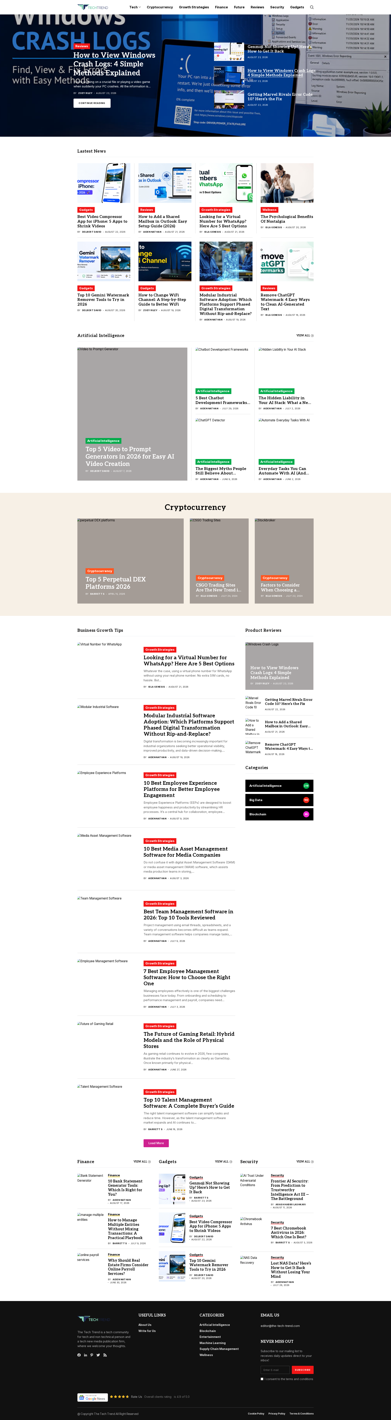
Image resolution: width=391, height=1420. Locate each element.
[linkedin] (85, 1355)
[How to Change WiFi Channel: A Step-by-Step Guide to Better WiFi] (164, 261)
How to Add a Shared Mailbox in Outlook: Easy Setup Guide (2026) (162, 222)
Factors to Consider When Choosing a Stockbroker (280, 590)
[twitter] (98, 1355)
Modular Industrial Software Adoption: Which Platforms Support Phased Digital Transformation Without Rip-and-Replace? (226, 304)
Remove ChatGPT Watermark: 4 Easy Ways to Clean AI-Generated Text (285, 302)
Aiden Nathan (152, 232)
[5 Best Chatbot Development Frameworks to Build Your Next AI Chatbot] (223, 366)
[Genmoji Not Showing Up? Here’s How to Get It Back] (172, 1189)
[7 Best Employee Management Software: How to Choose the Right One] (109, 984)
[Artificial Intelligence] (279, 785)
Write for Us (147, 1331)
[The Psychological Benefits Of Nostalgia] (287, 183)
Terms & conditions (301, 1413)
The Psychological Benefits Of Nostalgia (287, 219)
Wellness (269, 210)
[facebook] (79, 1355)
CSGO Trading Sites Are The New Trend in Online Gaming (218, 590)
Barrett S (97, 594)
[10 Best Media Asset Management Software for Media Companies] (109, 859)
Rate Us (136, 1397)
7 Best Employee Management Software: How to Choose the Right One (187, 977)
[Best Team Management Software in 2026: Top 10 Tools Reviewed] (109, 921)
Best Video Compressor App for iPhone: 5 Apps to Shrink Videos (102, 222)
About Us (145, 1324)
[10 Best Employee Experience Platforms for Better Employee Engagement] (109, 796)
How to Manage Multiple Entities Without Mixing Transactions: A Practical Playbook (125, 1229)
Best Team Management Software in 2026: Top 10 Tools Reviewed (188, 915)
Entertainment (210, 1337)
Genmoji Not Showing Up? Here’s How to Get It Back (209, 1187)
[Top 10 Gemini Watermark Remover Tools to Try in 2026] (103, 261)
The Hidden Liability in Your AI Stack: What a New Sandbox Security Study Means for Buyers (285, 405)
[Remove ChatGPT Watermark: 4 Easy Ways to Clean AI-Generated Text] (287, 261)
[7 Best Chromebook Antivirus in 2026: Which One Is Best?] (253, 1232)
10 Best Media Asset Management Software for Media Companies (186, 852)
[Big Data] (279, 800)
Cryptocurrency (99, 571)
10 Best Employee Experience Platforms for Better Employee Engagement (182, 789)
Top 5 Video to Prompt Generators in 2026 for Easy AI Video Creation (130, 457)
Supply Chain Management (219, 1349)
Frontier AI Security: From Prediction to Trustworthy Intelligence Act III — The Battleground (290, 1190)
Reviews (146, 210)
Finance (85, 1161)
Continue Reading (92, 105)
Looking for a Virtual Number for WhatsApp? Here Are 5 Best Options (223, 222)
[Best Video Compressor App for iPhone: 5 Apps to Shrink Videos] (103, 183)
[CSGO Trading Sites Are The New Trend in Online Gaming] (219, 561)
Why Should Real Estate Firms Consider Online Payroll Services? (128, 1267)
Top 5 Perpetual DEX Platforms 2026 (116, 583)
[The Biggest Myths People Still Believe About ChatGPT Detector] (223, 436)
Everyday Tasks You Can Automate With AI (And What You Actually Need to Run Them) (286, 476)
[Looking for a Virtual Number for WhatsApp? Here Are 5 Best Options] (226, 183)
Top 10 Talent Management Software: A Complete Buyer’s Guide (189, 1103)
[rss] (105, 1355)
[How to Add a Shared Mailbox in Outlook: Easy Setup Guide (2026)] (164, 183)
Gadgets (86, 210)
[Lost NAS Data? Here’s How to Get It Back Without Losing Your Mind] (253, 1271)
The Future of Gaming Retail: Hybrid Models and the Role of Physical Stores (189, 1040)
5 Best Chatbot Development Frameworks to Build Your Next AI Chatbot (221, 405)
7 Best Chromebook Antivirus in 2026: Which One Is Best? (288, 1232)
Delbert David (91, 232)
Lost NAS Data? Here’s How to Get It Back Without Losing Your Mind (291, 1270)
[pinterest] (91, 1355)
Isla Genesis (212, 232)
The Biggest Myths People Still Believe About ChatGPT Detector (221, 474)
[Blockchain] (279, 814)
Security (249, 1161)
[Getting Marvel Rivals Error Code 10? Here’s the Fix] (195, 75)
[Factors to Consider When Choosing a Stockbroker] (284, 561)
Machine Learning (213, 1343)
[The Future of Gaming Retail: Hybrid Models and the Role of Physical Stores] (109, 1047)
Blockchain (208, 1331)
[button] (156, 1143)
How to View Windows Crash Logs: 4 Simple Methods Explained (274, 672)
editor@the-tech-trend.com (280, 1326)
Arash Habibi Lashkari (291, 1204)
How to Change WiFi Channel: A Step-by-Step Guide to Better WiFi (162, 300)
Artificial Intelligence (103, 441)
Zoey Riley (150, 310)
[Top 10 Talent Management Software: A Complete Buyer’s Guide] (109, 1110)
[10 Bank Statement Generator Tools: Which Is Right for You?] (90, 1189)
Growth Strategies (216, 210)
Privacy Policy (276, 1413)
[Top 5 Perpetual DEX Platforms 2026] (130, 561)
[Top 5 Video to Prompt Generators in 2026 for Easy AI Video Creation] (132, 414)
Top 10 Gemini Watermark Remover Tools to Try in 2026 (103, 300)
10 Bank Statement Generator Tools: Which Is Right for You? (125, 1188)
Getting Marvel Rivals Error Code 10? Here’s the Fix (117, 62)
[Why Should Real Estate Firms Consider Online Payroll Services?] (90, 1268)
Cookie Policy (256, 1413)
